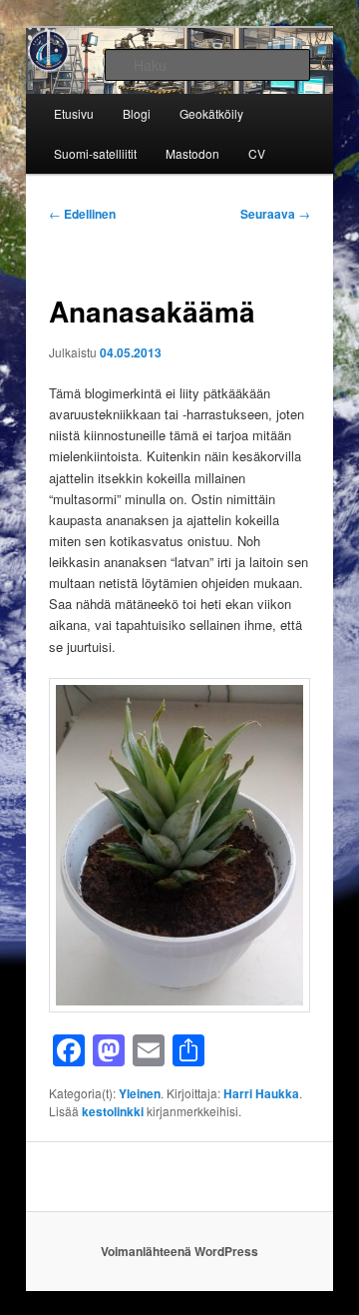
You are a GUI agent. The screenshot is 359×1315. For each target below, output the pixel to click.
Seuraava (275, 214)
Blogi (137, 113)
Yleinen (140, 1093)
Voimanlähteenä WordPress (179, 1251)
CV (256, 153)
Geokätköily (211, 113)
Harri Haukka (261, 1093)
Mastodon (192, 153)
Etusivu (74, 113)
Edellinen (82, 214)
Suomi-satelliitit (95, 153)
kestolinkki (113, 1111)
